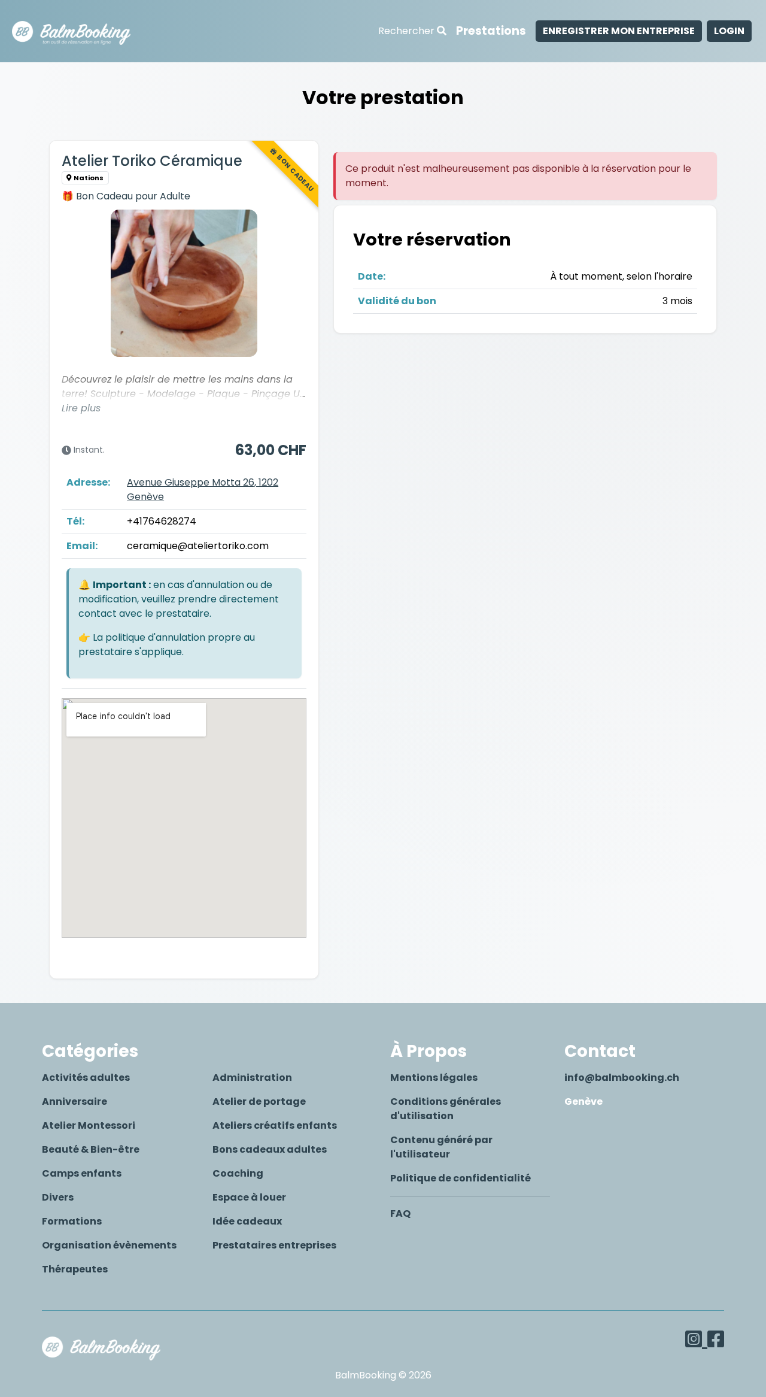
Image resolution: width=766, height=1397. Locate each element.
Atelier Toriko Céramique (152, 161)
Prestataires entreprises (274, 1245)
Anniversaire (74, 1101)
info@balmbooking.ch (621, 1077)
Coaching (237, 1173)
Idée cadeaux (247, 1221)
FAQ (400, 1213)
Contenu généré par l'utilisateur (441, 1147)
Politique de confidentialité (460, 1178)
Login (729, 31)
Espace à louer (249, 1197)
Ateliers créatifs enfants (274, 1125)
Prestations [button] (491, 31)
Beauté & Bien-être (90, 1149)
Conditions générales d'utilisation (445, 1109)
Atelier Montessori (88, 1125)
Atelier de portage (259, 1101)
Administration (252, 1077)
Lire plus (81, 408)
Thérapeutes (75, 1269)
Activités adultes (86, 1077)
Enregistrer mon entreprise (619, 31)
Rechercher (407, 31)
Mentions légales (434, 1077)
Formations (72, 1221)
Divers (58, 1197)
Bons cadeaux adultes (269, 1149)
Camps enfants (81, 1173)
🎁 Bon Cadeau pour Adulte (126, 196)
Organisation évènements (109, 1245)
